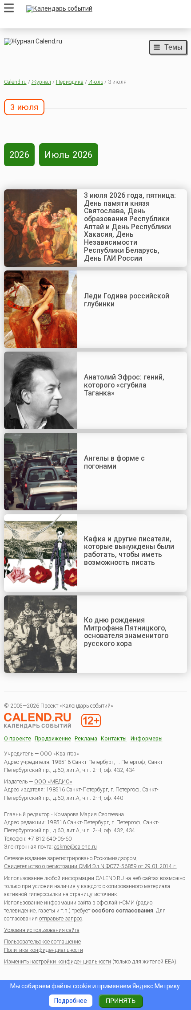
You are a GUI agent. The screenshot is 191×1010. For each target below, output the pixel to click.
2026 (19, 154)
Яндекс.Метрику (156, 986)
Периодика (70, 82)
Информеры (147, 738)
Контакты (114, 738)
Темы (173, 47)
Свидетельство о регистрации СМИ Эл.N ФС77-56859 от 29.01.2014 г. (90, 866)
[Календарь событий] (104, 8)
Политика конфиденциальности (43, 950)
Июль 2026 (68, 154)
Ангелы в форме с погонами (114, 462)
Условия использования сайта (42, 930)
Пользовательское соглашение (42, 942)
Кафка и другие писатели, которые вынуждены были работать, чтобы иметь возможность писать (129, 551)
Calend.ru (15, 82)
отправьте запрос (60, 919)
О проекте (17, 738)
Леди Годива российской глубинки (126, 300)
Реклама (86, 738)
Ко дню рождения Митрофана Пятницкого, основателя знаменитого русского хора (126, 632)
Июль (95, 82)
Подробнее (70, 1000)
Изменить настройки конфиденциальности (57, 962)
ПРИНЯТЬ (120, 1000)
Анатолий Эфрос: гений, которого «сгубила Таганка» (124, 385)
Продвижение (53, 738)
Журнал (41, 82)
